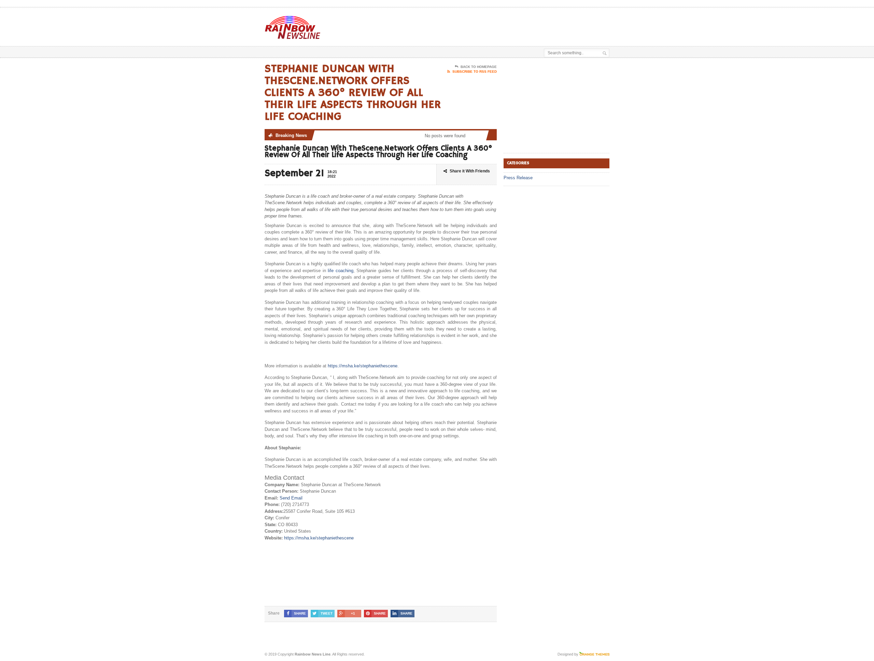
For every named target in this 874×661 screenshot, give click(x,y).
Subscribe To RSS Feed (474, 71)
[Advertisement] (529, 25)
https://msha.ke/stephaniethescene (362, 365)
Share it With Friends (470, 171)
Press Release (518, 177)
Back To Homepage (479, 67)
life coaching (340, 270)
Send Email (291, 498)
